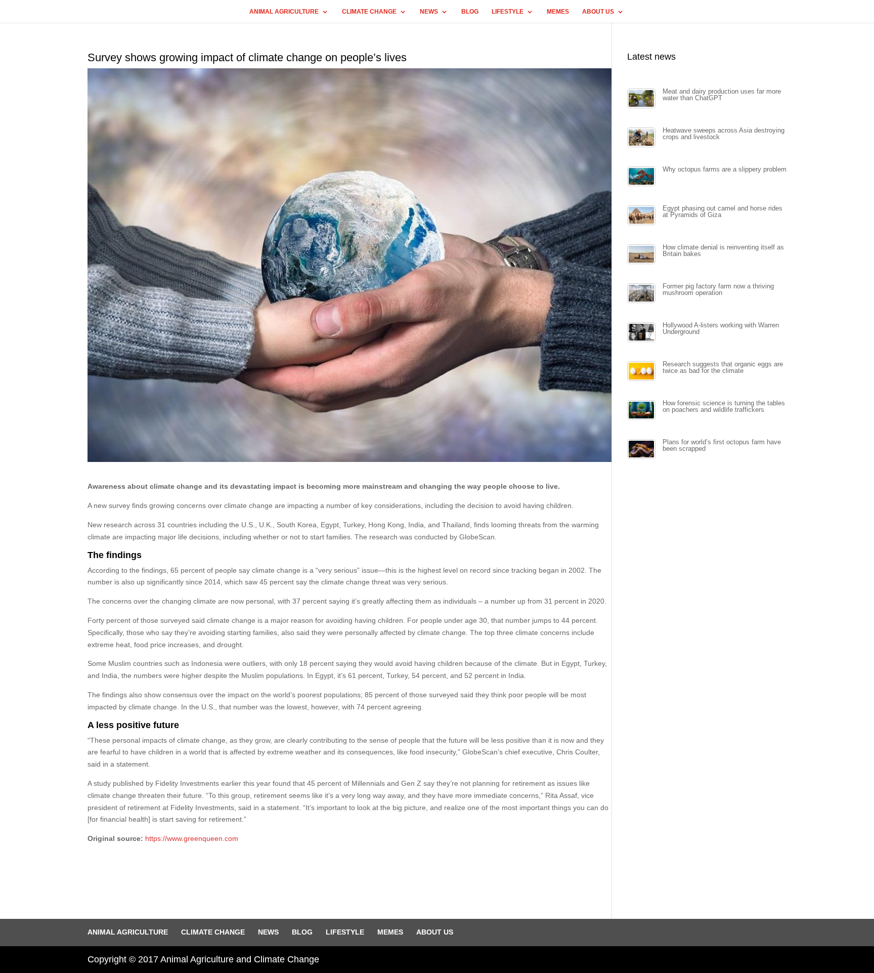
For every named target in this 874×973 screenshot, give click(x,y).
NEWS (429, 11)
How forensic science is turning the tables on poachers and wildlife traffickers (724, 406)
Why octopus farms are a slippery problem (724, 169)
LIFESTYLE (507, 11)
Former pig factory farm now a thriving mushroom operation (718, 290)
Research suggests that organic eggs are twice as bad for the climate (723, 367)
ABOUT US (598, 11)
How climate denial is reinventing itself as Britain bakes (723, 251)
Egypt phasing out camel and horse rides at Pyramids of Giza (722, 212)
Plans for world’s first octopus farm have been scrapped (722, 445)
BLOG (469, 11)
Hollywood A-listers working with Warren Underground (721, 328)
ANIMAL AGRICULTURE (284, 11)
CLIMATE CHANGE (369, 11)
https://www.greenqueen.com (191, 838)
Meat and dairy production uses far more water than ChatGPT (722, 95)
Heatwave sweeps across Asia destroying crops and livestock (723, 134)
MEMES (558, 11)
